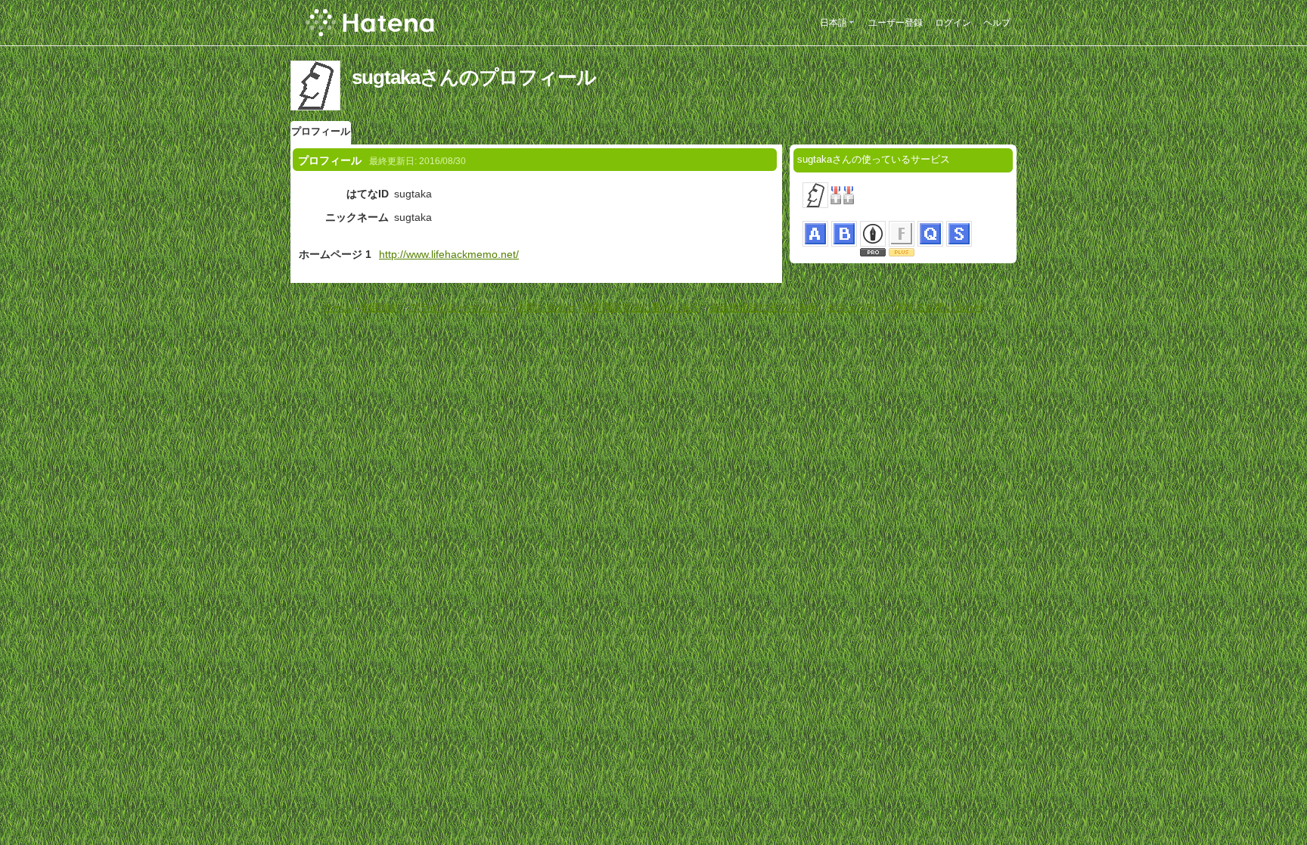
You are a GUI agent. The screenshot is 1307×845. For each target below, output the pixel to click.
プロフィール (320, 131)
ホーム (337, 307)
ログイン (953, 22)
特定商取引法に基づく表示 (641, 307)
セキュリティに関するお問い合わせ (905, 307)
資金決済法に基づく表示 (763, 307)
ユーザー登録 (895, 22)
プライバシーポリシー (459, 307)
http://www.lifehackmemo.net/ (449, 254)
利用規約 (381, 307)
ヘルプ (997, 22)
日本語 (833, 22)
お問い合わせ (546, 307)
